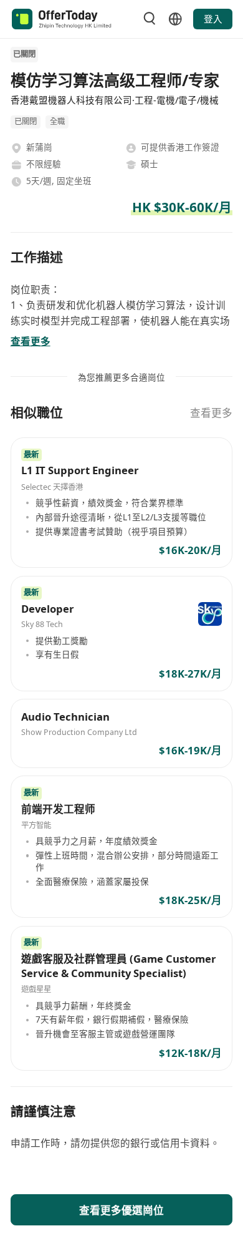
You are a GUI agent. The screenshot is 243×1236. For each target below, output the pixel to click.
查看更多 (211, 413)
